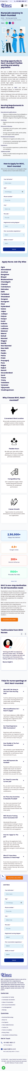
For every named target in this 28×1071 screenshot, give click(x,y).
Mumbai (4, 338)
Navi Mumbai (6, 346)
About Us (4, 1020)
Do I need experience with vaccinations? (10, 727)
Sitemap (4, 1010)
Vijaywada (5, 387)
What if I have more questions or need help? (11, 856)
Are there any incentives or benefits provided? (11, 798)
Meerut (3, 333)
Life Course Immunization (8, 1005)
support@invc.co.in (9, 1049)
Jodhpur (4, 314)
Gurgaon (4, 299)
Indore (3, 309)
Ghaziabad (5, 297)
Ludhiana (4, 329)
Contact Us (5, 1027)
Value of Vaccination (7, 1002)
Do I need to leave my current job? (10, 780)
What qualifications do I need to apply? (11, 710)
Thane (3, 378)
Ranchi (3, 370)
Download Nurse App (7, 1017)
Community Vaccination (8, 999)
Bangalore (5, 274)
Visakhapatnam (7, 390)
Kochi (3, 321)
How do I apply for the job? (10, 836)
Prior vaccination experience (12, 231)
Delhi (3, 292)
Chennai (4, 284)
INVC (15, 87)
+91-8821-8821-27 (21, 1)
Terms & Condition (7, 1030)
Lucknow (4, 326)
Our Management (6, 1007)
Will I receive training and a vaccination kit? (10, 817)
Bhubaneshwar (7, 279)
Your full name (8, 179)
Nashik (3, 343)
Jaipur (3, 311)
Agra (3, 267)
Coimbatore (6, 287)
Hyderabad (5, 306)
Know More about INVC (9, 619)
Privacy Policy (5, 1032)
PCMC (3, 358)
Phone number (8, 196)
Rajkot (3, 368)
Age (5, 188)
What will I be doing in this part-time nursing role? (10, 691)
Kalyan (4, 316)
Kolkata (4, 324)
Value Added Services (8, 1025)
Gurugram (5, 302)
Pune (3, 363)
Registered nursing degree (12, 222)
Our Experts (5, 1022)
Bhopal (3, 277)
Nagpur (4, 341)
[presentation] (21, 634)
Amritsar (4, 272)
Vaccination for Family (8, 997)
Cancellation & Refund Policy (9, 1035)
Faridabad (5, 294)
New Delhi (5, 348)
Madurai (4, 331)
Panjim (3, 353)
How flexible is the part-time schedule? (11, 744)
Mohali (3, 336)
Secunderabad (7, 373)
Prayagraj (5, 360)
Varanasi (4, 385)
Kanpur (4, 319)
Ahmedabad (6, 270)
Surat (3, 375)
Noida (3, 351)
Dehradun (5, 289)
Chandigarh (5, 282)
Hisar (3, 304)
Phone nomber (9, 907)
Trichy (3, 380)
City (5, 205)
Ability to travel (8, 240)
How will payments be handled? (10, 761)
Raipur (3, 365)
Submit (14, 249)
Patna (3, 356)
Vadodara (5, 383)
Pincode (6, 214)
